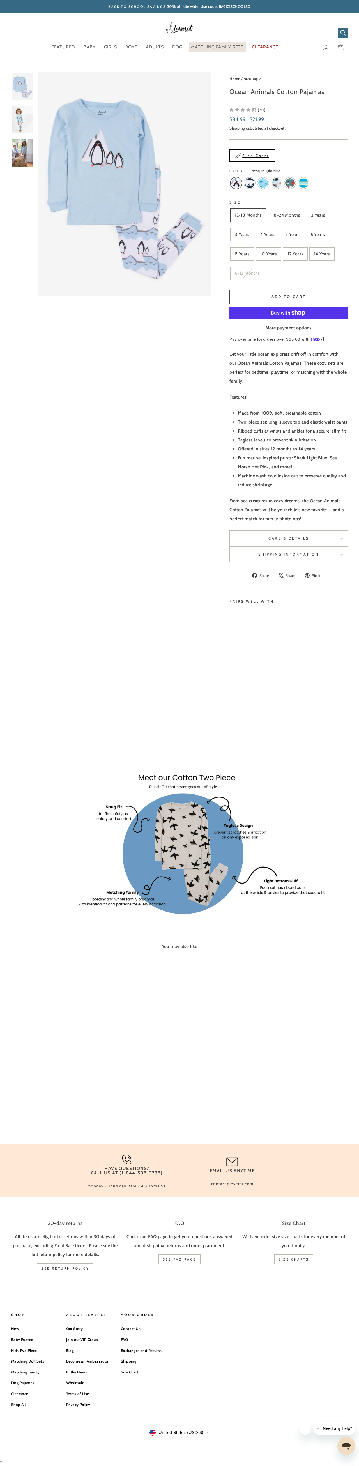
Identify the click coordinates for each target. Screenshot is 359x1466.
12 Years (295, 253)
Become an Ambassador (87, 1361)
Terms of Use (77, 1393)
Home (234, 79)
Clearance (19, 1393)
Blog (70, 1350)
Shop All (18, 1404)
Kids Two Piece (24, 1350)
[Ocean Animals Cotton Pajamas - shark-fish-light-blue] (233, 730)
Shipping (237, 128)
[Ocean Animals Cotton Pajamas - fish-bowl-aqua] (240, 730)
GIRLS (110, 47)
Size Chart (129, 1372)
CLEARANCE (265, 47)
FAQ (124, 1339)
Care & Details (288, 538)
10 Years (268, 253)
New (15, 1328)
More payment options (289, 327)
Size (234, 202)
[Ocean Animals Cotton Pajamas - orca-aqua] (248, 730)
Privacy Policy (78, 1404)
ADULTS (155, 47)
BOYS (131, 47)
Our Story (74, 1328)
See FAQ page (179, 1259)
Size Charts (294, 1259)
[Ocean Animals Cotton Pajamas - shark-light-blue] (248, 724)
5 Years (292, 234)
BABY (89, 47)
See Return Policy (65, 1268)
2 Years (318, 215)
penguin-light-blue (236, 183)
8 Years (242, 253)
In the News (76, 1372)
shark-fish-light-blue (276, 183)
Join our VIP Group (82, 1339)
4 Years (267, 234)
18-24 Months (286, 215)
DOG (177, 47)
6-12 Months (247, 273)
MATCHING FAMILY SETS (217, 47)
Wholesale (75, 1383)
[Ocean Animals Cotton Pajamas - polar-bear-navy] (240, 724)
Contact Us (131, 1328)
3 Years (242, 234)
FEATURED (63, 47)
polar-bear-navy (249, 183)
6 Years (317, 234)
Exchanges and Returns (141, 1350)
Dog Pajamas (22, 1383)
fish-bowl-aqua (290, 183)
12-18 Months (248, 215)
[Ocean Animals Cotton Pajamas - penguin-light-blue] (233, 724)
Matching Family (25, 1372)
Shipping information (288, 554)
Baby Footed (22, 1339)
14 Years (322, 253)
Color (254, 171)
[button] (247, 109)
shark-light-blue (263, 183)
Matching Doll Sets (27, 1361)
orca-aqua (253, 79)
